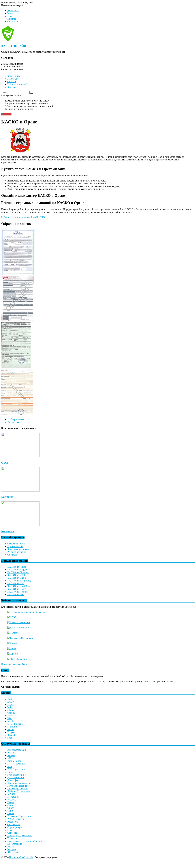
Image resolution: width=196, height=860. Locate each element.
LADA (10, 701)
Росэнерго (12, 821)
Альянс (11, 752)
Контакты (12, 87)
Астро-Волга (14, 761)
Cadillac (11, 713)
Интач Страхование (17, 788)
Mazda (10, 721)
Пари (10, 810)
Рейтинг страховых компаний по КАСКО (23, 217)
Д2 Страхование (15, 777)
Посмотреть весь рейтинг (14, 664)
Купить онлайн (15, 546)
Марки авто (13, 78)
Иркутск (13, 422)
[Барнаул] (20, 490)
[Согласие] (13, 633)
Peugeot (11, 732)
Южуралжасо (14, 852)
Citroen (11, 710)
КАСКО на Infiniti (16, 575)
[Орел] (20, 456)
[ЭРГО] (11, 617)
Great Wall (12, 21)
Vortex (10, 13)
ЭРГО (10, 846)
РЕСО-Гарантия (15, 819)
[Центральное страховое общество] (26, 612)
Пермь (10, 813)
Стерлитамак (15, 419)
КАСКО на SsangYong (19, 580)
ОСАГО (11, 81)
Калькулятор (14, 76)
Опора (10, 808)
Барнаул (7, 496)
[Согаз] (11, 648)
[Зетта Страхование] (18, 627)
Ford (9, 715)
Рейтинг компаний (17, 84)
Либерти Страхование (18, 791)
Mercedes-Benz (15, 724)
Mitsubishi (12, 726)
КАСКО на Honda (16, 589)
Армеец (11, 755)
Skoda (10, 737)
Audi (9, 699)
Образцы (12, 554)
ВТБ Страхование (16, 769)
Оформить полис (16, 543)
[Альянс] (12, 643)
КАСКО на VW (15, 583)
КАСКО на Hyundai (17, 591)
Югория (11, 849)
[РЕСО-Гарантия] (17, 659)
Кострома (7, 531)
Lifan (10, 16)
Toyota (10, 704)
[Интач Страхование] (18, 622)
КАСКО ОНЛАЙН (13, 46)
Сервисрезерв (14, 827)
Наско (10, 802)
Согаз (10, 830)
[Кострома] (20, 525)
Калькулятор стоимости (19, 549)
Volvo (10, 707)
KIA (9, 718)
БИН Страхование (16, 763)
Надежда (12, 799)
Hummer (11, 19)
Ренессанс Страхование (19, 816)
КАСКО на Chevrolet (18, 572)
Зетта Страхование (17, 785)
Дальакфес (12, 780)
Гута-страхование (16, 774)
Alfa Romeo (13, 10)
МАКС (11, 794)
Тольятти (12, 838)
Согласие (12, 832)
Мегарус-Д (13, 797)
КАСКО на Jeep (15, 594)
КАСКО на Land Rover (19, 586)
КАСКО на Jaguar (16, 567)
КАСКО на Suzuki (16, 578)
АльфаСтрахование (17, 750)
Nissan (10, 729)
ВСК (9, 766)
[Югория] (12, 653)
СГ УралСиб (13, 824)
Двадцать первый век (18, 783)
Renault (11, 735)
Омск (10, 805)
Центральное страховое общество (24, 841)
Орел (4, 462)
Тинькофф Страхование (19, 835)
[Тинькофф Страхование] (21, 638)
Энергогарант (14, 843)
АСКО (10, 758)
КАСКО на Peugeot (17, 569)
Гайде (10, 772)
